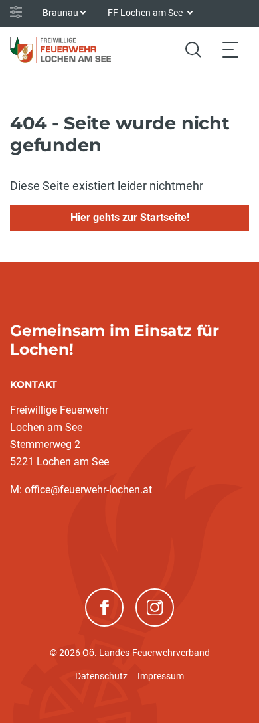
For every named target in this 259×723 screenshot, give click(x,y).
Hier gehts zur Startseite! (129, 217)
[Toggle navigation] (230, 49)
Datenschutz (101, 676)
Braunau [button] (60, 12)
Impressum (160, 676)
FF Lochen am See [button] (146, 12)
